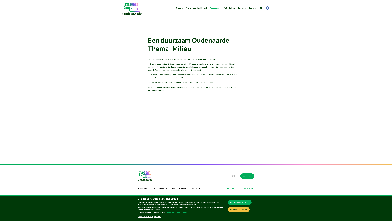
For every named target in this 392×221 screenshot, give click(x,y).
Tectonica (196, 188)
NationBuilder (173, 188)
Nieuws (179, 8)
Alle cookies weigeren (238, 209)
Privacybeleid (247, 188)
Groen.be (247, 176)
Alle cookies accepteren (239, 202)
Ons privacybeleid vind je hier (176, 213)
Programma (215, 8)
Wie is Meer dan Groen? (196, 8)
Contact (253, 8)
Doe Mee (242, 8)
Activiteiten (229, 8)
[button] (261, 8)
